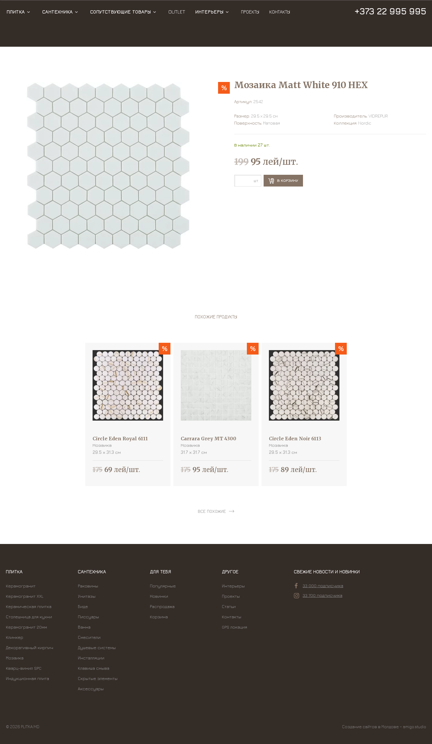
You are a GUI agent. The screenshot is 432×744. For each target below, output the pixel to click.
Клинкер (14, 637)
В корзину (287, 180)
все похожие (212, 511)
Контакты (279, 11)
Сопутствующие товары (120, 11)
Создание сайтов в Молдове (370, 726)
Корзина (159, 616)
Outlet (176, 11)
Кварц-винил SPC (23, 668)
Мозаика (15, 657)
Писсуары (88, 616)
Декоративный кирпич (29, 647)
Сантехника (57, 11)
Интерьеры (209, 11)
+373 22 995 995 (390, 11)
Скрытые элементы (98, 678)
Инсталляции (91, 657)
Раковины (88, 585)
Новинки (159, 596)
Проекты (250, 11)
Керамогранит (21, 585)
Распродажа (162, 606)
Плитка (15, 11)
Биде (83, 606)
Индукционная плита (27, 678)
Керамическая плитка (28, 606)
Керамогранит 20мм (26, 626)
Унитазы (87, 596)
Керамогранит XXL (24, 596)
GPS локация (234, 626)
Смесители (89, 637)
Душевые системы (97, 647)
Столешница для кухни (29, 616)
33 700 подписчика (322, 595)
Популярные (163, 585)
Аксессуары (91, 688)
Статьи (229, 606)
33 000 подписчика (323, 585)
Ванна (84, 626)
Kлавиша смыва (93, 668)
